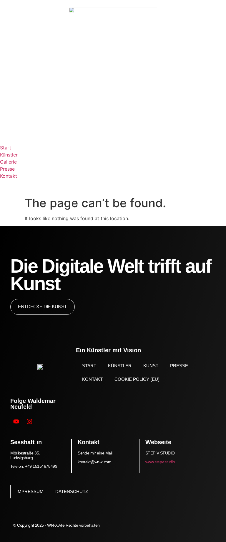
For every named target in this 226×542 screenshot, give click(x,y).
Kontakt (92, 379)
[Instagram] (29, 421)
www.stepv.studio (160, 461)
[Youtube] (16, 421)
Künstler (120, 365)
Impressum (30, 491)
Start (89, 365)
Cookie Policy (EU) (136, 379)
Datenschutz (71, 491)
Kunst (150, 365)
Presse (179, 365)
